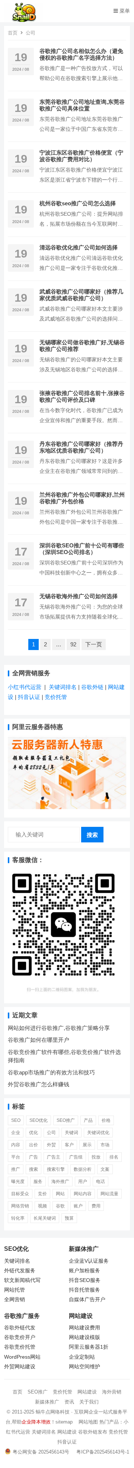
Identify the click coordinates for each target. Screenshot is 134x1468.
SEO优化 (38, 1120)
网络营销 (20, 1206)
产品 (88, 1120)
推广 (15, 1169)
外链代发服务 (19, 1270)
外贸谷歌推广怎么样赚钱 (38, 1084)
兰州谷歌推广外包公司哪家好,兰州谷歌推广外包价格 (82, 497)
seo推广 (66, 1120)
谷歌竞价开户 (19, 1337)
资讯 (69, 1402)
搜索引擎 (56, 1169)
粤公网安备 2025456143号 (41, 1452)
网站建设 (87, 1392)
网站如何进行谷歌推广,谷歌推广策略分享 (59, 1028)
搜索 (92, 835)
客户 (69, 1144)
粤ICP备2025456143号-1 (102, 1452)
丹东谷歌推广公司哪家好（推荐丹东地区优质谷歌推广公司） (81, 447)
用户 (82, 1181)
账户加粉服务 (84, 1270)
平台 (15, 1157)
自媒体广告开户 (87, 1299)
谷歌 (60, 1206)
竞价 (42, 1193)
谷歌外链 (92, 687)
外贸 (51, 1144)
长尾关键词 (45, 1218)
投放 (96, 1157)
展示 (87, 1144)
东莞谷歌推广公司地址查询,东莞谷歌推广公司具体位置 (82, 105)
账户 (78, 1206)
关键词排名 (63, 687)
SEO (15, 1120)
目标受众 (20, 1193)
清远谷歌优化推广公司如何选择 (78, 247)
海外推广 (60, 1181)
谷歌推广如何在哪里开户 (38, 1040)
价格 (106, 1120)
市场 (104, 1144)
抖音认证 (29, 697)
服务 (38, 1181)
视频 (42, 1206)
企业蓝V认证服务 (89, 1261)
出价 (33, 1144)
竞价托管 (56, 697)
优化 (33, 1132)
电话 (100, 1181)
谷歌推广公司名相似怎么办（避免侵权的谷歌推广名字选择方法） (81, 54)
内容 (15, 1144)
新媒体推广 (47, 1402)
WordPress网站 (22, 1357)
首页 (12, 33)
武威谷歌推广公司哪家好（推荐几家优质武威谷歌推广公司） (81, 294)
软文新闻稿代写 (22, 1280)
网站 (60, 1193)
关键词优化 (98, 1132)
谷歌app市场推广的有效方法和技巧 (51, 1072)
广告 (33, 1157)
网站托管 (14, 1290)
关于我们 (89, 1402)
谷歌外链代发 (19, 1328)
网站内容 (83, 1193)
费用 (96, 1206)
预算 (69, 1218)
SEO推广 (38, 1392)
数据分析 (83, 1169)
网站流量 (109, 1193)
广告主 (53, 1157)
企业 (15, 1132)
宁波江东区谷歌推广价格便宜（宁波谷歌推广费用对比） (81, 155)
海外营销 (111, 1392)
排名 (113, 1157)
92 (73, 644)
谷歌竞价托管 (19, 1347)
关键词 (71, 1132)
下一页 (93, 644)
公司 (51, 1132)
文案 (104, 1169)
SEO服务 (89, 1280)
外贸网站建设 (19, 1366)
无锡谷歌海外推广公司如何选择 (78, 596)
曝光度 (18, 1181)
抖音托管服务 (84, 1290)
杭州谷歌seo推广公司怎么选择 (77, 203)
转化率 (18, 1218)
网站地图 (88, 1422)
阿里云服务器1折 (88, 1347)
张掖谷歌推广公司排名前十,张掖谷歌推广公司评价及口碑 (82, 396)
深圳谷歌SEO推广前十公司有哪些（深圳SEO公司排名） (81, 548)
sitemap (64, 1422)
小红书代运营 (24, 687)
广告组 (76, 1157)
